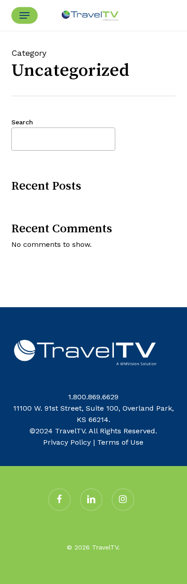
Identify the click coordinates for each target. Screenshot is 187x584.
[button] (24, 15)
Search (22, 122)
